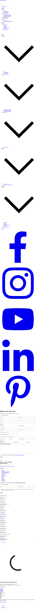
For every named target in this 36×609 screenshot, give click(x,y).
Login (3, 6)
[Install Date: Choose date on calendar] (11, 439)
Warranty (3, 480)
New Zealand (22, 425)
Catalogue (3, 479)
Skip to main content (3, 0)
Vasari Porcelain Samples (5, 471)
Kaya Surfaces (28, 442)
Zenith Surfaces (16, 442)
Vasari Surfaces (3, 442)
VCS (2, 474)
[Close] (0, 544)
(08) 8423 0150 (2, 524)
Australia (2, 425)
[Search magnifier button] (35, 543)
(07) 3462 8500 (2, 512)
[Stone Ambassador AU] (4, 2)
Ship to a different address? (5, 434)
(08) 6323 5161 (2, 538)
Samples (5, 6)
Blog (2, 476)
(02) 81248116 (2, 530)
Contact (3, 477)
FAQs (3, 478)
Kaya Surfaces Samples (5, 472)
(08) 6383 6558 (2, 518)
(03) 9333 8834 (2, 506)
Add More (1, 588)
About (3, 470)
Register (1, 492)
